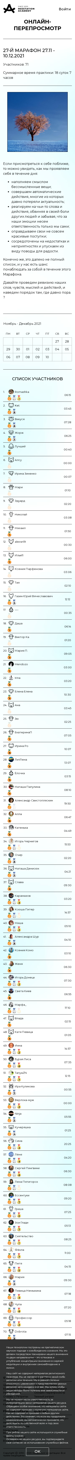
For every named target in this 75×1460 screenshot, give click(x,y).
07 (18, 357)
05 (67, 349)
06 (8, 357)
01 (27, 349)
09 (37, 357)
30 (18, 349)
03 (47, 349)
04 (57, 349)
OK (37, 1451)
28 (67, 341)
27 (57, 341)
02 (38, 349)
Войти (65, 9)
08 (28, 357)
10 (47, 357)
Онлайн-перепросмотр (37, 25)
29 (8, 349)
